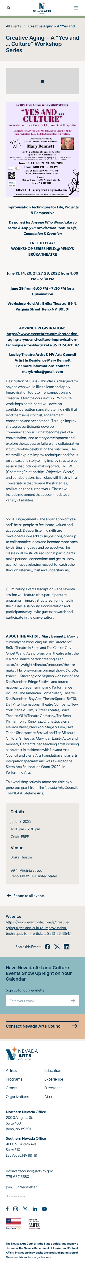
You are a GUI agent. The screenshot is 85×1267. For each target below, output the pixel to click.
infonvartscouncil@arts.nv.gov (29, 1170)
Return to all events (29, 895)
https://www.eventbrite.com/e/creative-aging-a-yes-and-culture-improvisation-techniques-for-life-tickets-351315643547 (42, 339)
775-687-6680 (17, 1176)
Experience (53, 1079)
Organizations (17, 1096)
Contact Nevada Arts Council (34, 1026)
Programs (14, 1079)
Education (52, 1070)
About (49, 1096)
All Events (13, 25)
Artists (11, 1070)
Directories (53, 1087)
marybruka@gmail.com (42, 371)
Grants (11, 1087)
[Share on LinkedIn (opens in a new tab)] (66, 946)
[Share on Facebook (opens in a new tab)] (47, 946)
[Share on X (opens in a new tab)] (57, 946)
